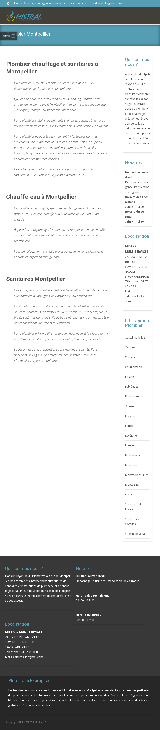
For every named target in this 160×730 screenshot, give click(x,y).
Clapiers (130, 357)
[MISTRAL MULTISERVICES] (21, 15)
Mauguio (130, 445)
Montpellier (132, 484)
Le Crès (130, 377)
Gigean (129, 406)
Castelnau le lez (135, 337)
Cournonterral (134, 367)
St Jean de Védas (135, 534)
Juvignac (130, 416)
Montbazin (132, 465)
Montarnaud (133, 455)
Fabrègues (131, 386)
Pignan (129, 494)
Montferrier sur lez (136, 475)
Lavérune (131, 435)
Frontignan (132, 396)
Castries (130, 347)
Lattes (129, 426)
